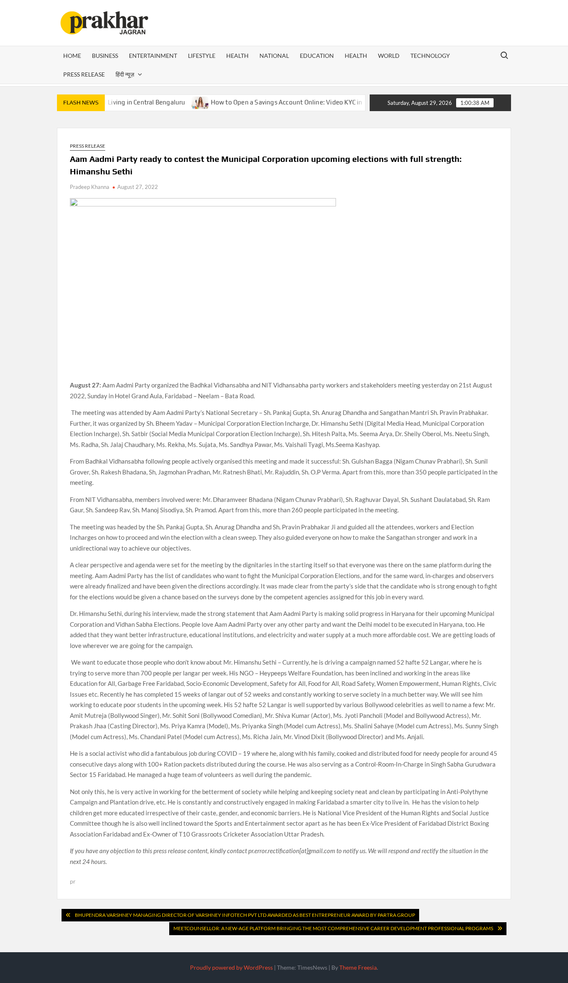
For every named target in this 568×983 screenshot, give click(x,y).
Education (317, 55)
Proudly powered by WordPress (231, 967)
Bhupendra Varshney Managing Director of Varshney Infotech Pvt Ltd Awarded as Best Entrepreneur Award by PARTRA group (245, 915)
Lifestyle (201, 55)
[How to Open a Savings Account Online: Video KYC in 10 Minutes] (182, 102)
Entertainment (153, 55)
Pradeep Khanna (89, 187)
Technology (430, 55)
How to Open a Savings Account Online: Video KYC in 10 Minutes (285, 102)
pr (73, 881)
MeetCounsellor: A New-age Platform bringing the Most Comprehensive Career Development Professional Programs (333, 928)
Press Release (84, 74)
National (274, 55)
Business (105, 55)
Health (237, 55)
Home (72, 55)
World (389, 55)
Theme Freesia (358, 967)
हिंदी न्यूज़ (125, 74)
